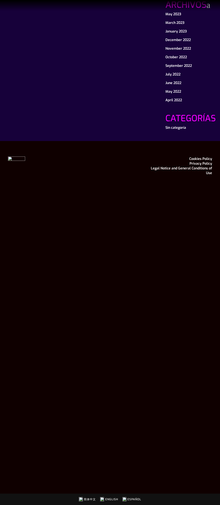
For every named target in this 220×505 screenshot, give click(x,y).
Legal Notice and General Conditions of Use (181, 170)
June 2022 (173, 83)
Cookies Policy (200, 159)
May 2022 (173, 91)
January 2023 (176, 31)
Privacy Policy (200, 163)
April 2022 (173, 100)
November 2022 (178, 48)
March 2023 (174, 22)
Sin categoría (175, 127)
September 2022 (178, 65)
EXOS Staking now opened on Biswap (39, 50)
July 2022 (172, 74)
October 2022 (176, 57)
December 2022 (178, 40)
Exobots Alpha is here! (99, 42)
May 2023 (173, 14)
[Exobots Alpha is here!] (115, 20)
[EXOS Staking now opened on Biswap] (43, 24)
